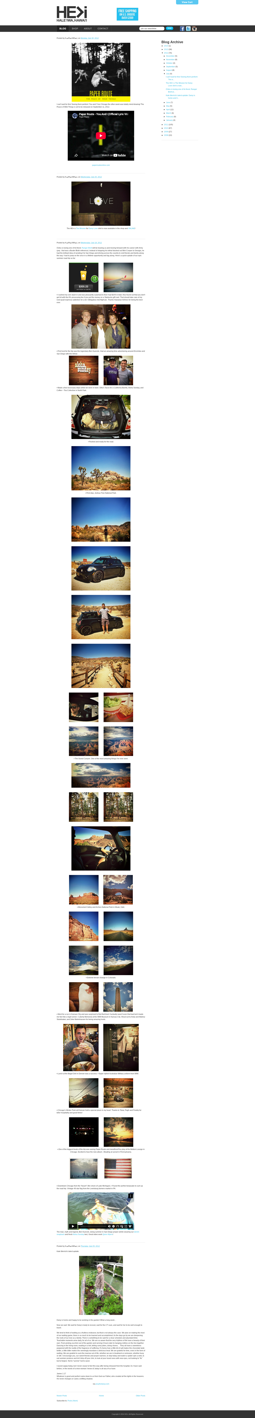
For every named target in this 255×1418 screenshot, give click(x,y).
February (170, 117)
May (168, 106)
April (168, 110)
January (169, 120)
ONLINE (131, 228)
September (170, 67)
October (169, 63)
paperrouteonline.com (101, 165)
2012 (166, 53)
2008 (166, 135)
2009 (166, 132)
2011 (166, 125)
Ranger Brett (87, 248)
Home (101, 1396)
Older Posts (140, 1396)
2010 (166, 128)
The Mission (81, 228)
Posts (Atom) (73, 1401)
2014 (166, 46)
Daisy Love (93, 228)
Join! (169, 28)
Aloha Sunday (78, 1234)
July (168, 74)
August (169, 70)
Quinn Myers (108, 1234)
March (169, 113)
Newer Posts (62, 1396)
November (170, 60)
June (168, 102)
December (170, 56)
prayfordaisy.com (102, 1384)
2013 (166, 49)
